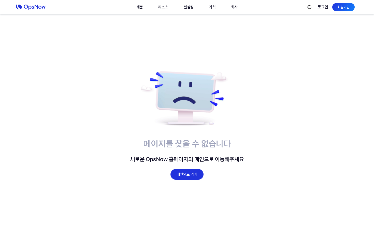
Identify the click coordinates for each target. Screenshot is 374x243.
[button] (140, 7)
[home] (42, 7)
